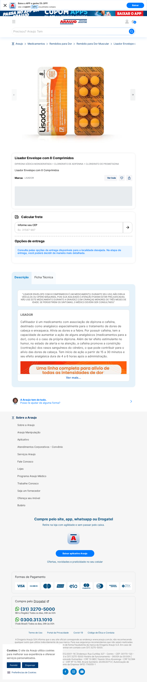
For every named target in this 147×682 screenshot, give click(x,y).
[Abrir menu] (14, 22)
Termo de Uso (35, 632)
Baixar (135, 5)
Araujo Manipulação (28, 432)
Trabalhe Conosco (28, 483)
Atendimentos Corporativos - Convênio (40, 446)
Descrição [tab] (22, 277)
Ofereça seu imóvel (28, 498)
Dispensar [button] (30, 665)
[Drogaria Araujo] (73, 21)
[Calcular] (127, 227)
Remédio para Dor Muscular (93, 43)
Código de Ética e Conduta (101, 632)
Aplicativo (23, 439)
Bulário (21, 505)
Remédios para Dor (60, 43)
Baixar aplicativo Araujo (75, 553)
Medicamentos (36, 43)
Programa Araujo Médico (31, 476)
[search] (73, 31)
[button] (22, 672)
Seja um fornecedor (28, 490)
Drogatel (40, 601)
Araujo (19, 43)
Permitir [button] (14, 665)
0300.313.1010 (35, 619)
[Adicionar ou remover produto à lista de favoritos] (122, 178)
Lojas (20, 468)
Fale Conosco (25, 461)
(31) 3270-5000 (37, 609)
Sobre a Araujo (26, 425)
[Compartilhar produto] (129, 178)
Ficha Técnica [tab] (43, 277)
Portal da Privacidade (58, 632)
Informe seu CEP (27, 225)
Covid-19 (78, 632)
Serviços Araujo (26, 454)
